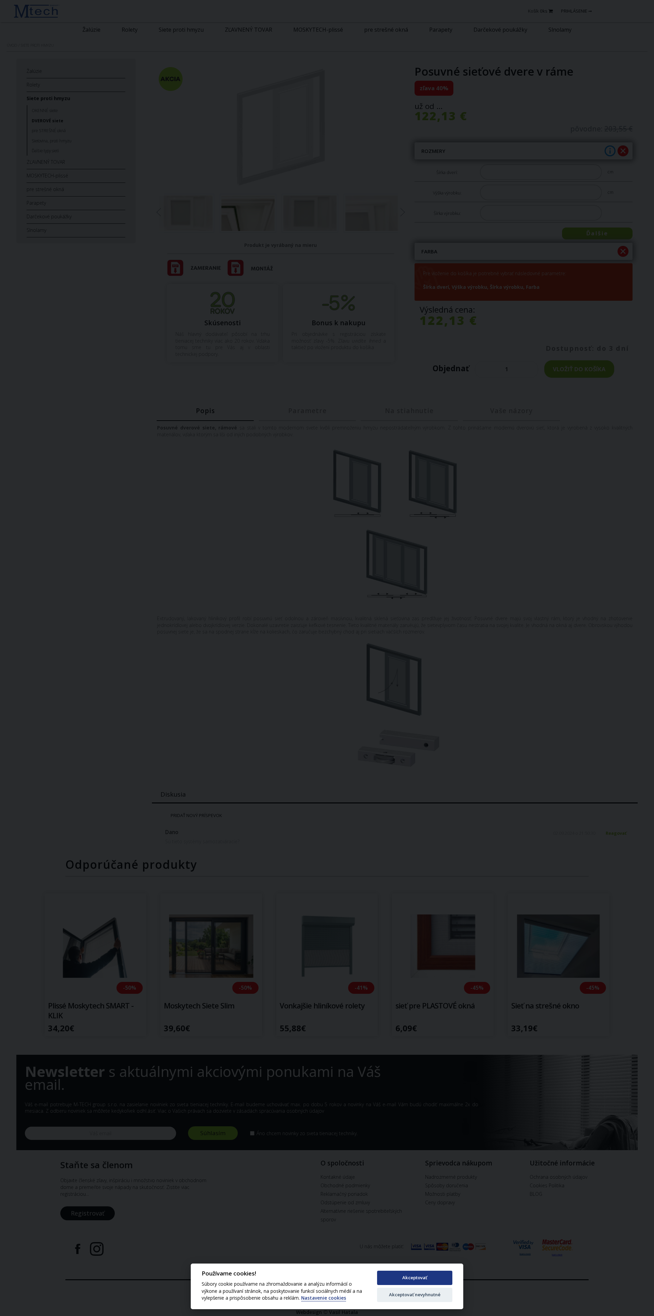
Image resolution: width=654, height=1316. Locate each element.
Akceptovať (414, 1277)
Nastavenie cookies (323, 1298)
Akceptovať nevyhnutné (414, 1294)
